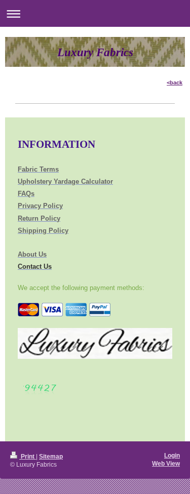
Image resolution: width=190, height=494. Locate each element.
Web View (166, 463)
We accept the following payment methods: (81, 288)
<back (174, 82)
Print (27, 456)
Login (172, 455)
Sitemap (51, 456)
